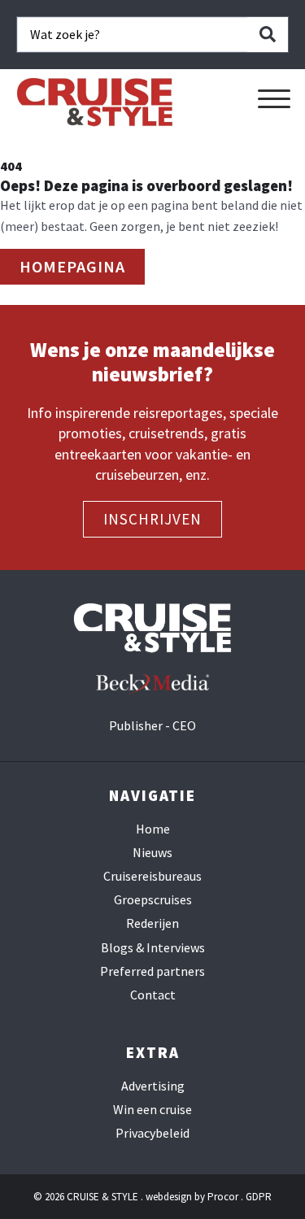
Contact (153, 995)
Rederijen (152, 923)
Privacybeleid (152, 1133)
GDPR (259, 1197)
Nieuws (152, 852)
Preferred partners (152, 971)
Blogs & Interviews (153, 948)
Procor (222, 1197)
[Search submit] (267, 34)
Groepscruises (153, 900)
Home (153, 829)
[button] (274, 99)
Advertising (153, 1086)
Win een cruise (152, 1109)
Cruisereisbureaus (152, 876)
